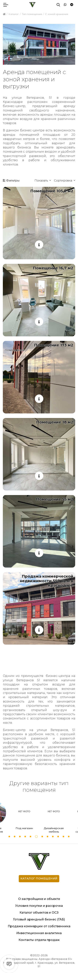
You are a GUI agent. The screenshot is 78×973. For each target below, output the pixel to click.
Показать (41, 180)
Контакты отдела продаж (39, 940)
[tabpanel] (54, 818)
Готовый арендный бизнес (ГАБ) (39, 919)
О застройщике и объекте (39, 899)
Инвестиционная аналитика (39, 933)
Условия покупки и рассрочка (39, 906)
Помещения (14, 350)
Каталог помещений (39, 878)
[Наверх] (67, 962)
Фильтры (12, 180)
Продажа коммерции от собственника (39, 926)
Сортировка (63, 180)
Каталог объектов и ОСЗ (39, 912)
